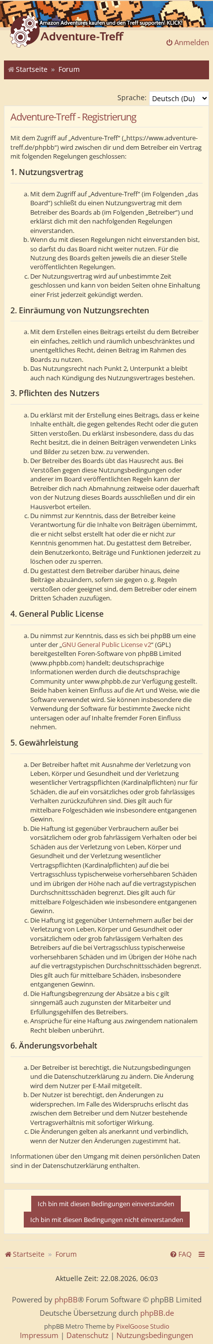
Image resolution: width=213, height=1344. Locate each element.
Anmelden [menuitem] (191, 42)
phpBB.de (157, 1313)
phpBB (66, 1299)
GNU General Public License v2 (106, 644)
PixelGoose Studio (142, 1326)
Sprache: (132, 97)
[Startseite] (67, 32)
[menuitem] (180, 1254)
